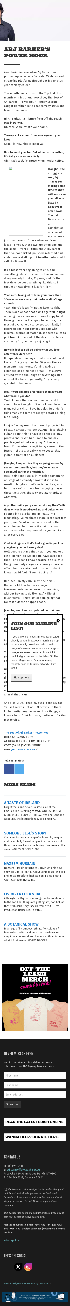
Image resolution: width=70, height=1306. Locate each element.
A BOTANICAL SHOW (21, 924)
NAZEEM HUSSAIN (19, 863)
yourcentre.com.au (23, 749)
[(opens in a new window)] (35, 997)
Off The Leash (10, 6)
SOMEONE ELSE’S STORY (25, 833)
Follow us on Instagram (28, 1267)
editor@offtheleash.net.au (23, 1169)
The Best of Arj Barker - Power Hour (27, 732)
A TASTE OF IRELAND (22, 802)
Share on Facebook (9, 769)
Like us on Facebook (8, 1267)
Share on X (18, 1267)
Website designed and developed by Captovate (26, 1283)
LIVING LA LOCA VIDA (22, 894)
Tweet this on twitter (19, 769)
